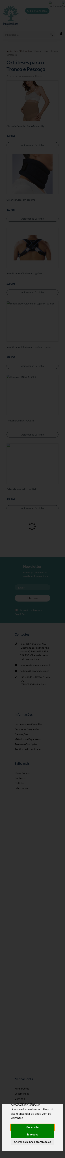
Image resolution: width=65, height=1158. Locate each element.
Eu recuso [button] (32, 1134)
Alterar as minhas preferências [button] (32, 1142)
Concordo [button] (32, 1127)
